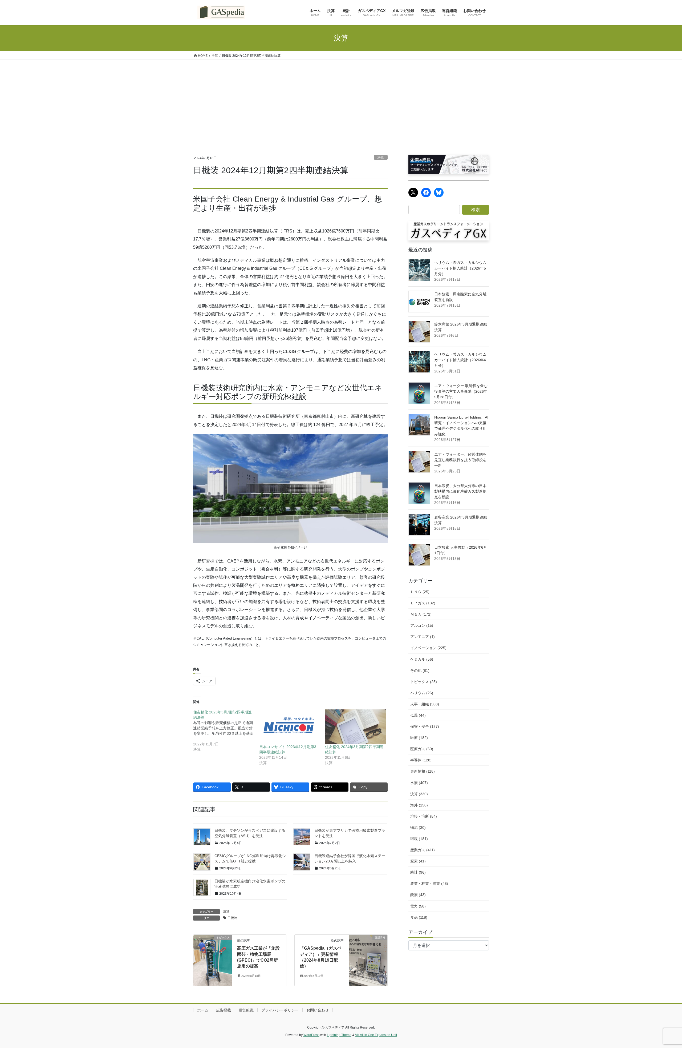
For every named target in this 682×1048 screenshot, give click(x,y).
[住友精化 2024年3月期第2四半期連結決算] (355, 726)
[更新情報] (368, 960)
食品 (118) (418, 917)
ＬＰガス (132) (422, 603)
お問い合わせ (317, 1010)
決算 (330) (419, 794)
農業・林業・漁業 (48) (429, 883)
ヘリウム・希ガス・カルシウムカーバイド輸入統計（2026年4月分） (460, 360)
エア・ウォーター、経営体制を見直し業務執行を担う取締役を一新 (460, 460)
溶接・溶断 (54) (423, 816)
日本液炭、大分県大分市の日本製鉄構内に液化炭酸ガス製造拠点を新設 (460, 491)
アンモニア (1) (422, 637)
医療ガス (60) (421, 749)
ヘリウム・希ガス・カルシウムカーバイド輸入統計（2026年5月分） (460, 268)
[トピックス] (212, 960)
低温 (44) (418, 715)
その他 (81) (419, 670)
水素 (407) (419, 783)
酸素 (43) (418, 895)
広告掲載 (223, 1010)
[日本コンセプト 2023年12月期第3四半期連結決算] (289, 726)
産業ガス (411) (422, 850)
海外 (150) (419, 805)
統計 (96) (418, 872)
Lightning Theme (339, 1035)
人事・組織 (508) (424, 704)
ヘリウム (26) (421, 693)
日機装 (232, 918)
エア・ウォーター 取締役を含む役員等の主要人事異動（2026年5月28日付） (461, 391)
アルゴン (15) (421, 625)
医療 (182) (419, 738)
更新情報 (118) (422, 771)
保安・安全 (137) (424, 726)
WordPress (311, 1035)
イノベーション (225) (428, 648)
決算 (380, 157)
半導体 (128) (421, 760)
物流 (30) (418, 827)
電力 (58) (418, 906)
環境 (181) (419, 839)
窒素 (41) (418, 861)
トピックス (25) (423, 682)
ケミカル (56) (421, 659)
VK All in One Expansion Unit (376, 1035)
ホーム (202, 1010)
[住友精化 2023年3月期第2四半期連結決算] (226, 730)
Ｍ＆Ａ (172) (421, 614)
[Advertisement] (341, 99)
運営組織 (246, 1010)
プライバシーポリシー (280, 1010)
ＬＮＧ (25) (419, 592)
